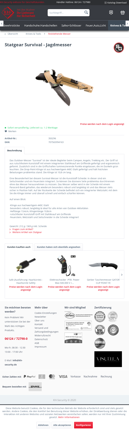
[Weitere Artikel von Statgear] (118, 47)
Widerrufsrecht (43, 335)
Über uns (39, 320)
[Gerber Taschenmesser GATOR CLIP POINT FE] (103, 266)
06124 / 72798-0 (16, 339)
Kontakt (39, 324)
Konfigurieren (83, 425)
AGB (37, 343)
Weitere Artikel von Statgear (27, 232)
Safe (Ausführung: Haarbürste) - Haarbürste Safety (26, 281)
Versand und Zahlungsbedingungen (47, 329)
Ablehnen (43, 425)
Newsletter (40, 316)
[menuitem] (115, 3)
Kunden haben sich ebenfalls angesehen (58, 246)
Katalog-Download (117, 2)
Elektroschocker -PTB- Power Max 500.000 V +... (64, 281)
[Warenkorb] (122, 12)
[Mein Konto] (111, 12)
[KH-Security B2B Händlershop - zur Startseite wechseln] (18, 13)
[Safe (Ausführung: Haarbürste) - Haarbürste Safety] (26, 266)
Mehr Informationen (69, 417)
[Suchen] (86, 12)
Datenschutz (41, 339)
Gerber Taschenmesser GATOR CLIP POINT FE (103, 281)
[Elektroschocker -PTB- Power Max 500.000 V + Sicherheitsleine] (64, 266)
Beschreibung (14, 150)
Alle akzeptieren (62, 425)
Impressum (41, 346)
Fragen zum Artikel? (22, 229)
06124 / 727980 (82, 2)
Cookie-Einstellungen (46, 312)
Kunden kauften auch (19, 246)
